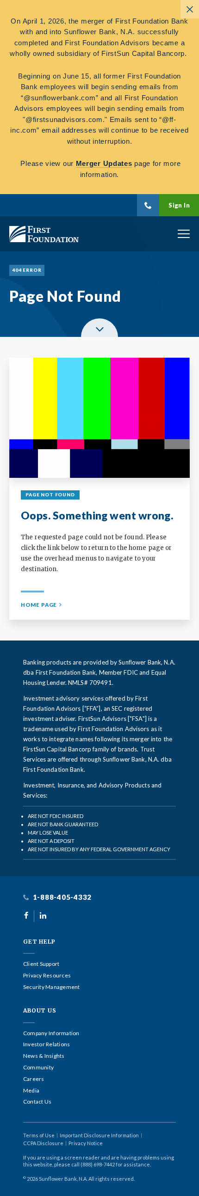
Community (38, 1067)
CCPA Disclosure (43, 1143)
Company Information (51, 1033)
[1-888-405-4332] (148, 205)
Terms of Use (39, 1135)
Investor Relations (46, 1044)
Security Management (51, 987)
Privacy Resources (47, 975)
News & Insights (44, 1056)
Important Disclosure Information (99, 1135)
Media (31, 1090)
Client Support (41, 964)
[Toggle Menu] (184, 234)
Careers (33, 1079)
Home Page (39, 605)
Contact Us (37, 1101)
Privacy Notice (85, 1143)
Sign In (179, 205)
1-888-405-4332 (61, 897)
